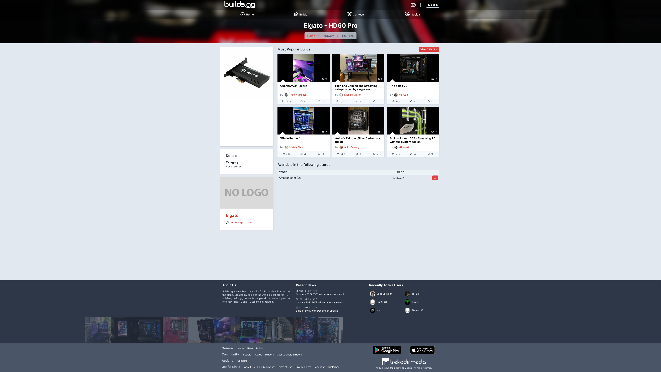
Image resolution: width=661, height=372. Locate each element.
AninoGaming (351, 147)
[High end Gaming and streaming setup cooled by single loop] (358, 68)
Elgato (232, 215)
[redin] (175, 330)
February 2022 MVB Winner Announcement (320, 294)
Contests (242, 360)
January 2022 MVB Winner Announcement (319, 302)
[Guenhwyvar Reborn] (303, 68)
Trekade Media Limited (401, 367)
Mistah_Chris (296, 147)
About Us (249, 366)
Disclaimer (333, 366)
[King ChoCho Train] (201, 330)
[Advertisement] (246, 123)
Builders (269, 354)
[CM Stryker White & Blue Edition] (330, 330)
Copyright (319, 366)
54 (435, 131)
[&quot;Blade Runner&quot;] (303, 121)
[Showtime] (98, 330)
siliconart (404, 147)
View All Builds (429, 49)
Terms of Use (284, 366)
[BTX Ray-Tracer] (279, 330)
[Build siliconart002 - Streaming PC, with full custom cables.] (413, 121)
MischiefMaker (352, 94)
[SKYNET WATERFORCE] (305, 330)
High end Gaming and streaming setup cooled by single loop (356, 87)
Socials (247, 354)
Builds (259, 348)
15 (326, 79)
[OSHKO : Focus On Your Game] (150, 330)
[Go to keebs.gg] (413, 4)
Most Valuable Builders (289, 354)
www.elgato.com (242, 222)
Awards (258, 354)
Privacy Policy (303, 366)
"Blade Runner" (290, 138)
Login (434, 4)
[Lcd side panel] (124, 330)
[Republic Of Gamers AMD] (253, 330)
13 (436, 79)
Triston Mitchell (297, 94)
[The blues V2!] (413, 68)
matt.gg (403, 94)
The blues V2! (399, 85)
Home (311, 36)
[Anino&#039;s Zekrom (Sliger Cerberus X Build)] (358, 121)
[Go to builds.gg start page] (239, 5)
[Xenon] (227, 330)
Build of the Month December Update (317, 310)
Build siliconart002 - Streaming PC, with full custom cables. (413, 140)
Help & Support (266, 366)
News (250, 348)
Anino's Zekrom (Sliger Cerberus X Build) (357, 140)
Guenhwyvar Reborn (293, 85)
